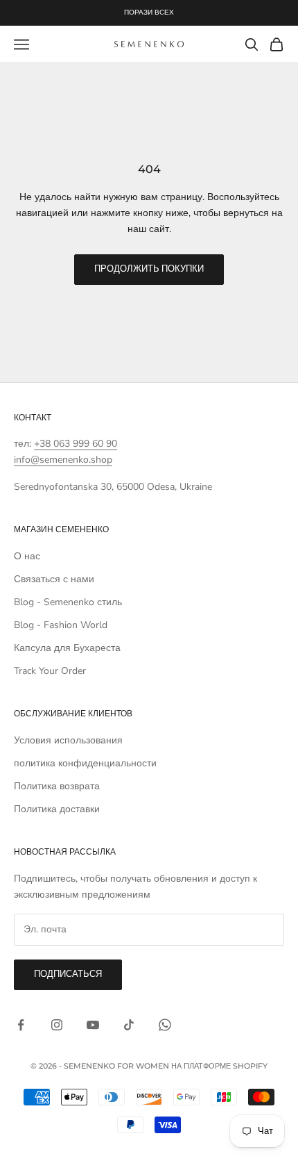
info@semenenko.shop (63, 459)
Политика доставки (57, 809)
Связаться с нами (54, 579)
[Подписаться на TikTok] (129, 1025)
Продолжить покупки (149, 269)
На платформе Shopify (219, 1066)
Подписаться (68, 974)
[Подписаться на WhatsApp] (165, 1025)
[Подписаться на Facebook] (21, 1025)
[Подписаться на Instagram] (57, 1025)
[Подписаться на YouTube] (93, 1025)
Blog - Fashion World (60, 625)
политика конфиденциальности (85, 763)
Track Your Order (50, 670)
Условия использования (68, 740)
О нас (27, 556)
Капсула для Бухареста (67, 647)
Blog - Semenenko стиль (68, 602)
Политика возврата (57, 786)
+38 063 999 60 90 (75, 443)
